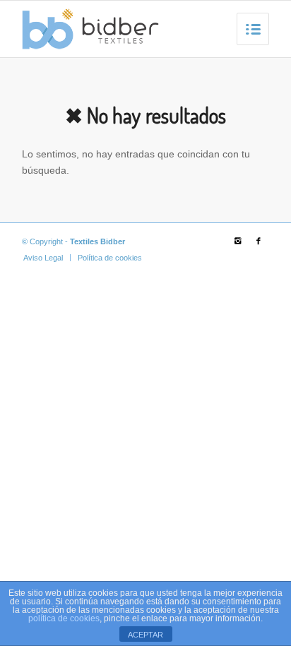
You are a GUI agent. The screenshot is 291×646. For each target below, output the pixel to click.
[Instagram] (237, 240)
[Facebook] (258, 240)
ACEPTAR (145, 634)
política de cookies (64, 618)
